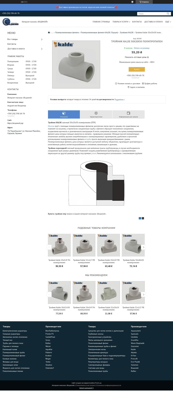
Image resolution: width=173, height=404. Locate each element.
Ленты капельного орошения (100, 340)
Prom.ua (98, 383)
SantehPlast (50, 337)
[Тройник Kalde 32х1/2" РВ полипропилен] (84, 245)
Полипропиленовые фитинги (67, 32)
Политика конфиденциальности (109, 385)
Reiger (48, 358)
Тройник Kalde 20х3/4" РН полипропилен (59, 261)
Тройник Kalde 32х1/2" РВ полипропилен (84, 261)
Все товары (12, 39)
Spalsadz (134, 334)
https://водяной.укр (15, 123)
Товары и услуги (120, 22)
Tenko (48, 362)
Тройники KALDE (126, 32)
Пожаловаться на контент (85, 385)
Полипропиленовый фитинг (14, 355)
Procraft (134, 358)
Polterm (49, 352)
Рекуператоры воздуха (98, 362)
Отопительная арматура (98, 352)
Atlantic (134, 352)
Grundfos (134, 340)
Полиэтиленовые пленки (13, 371)
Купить (136, 69)
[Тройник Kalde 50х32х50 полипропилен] (59, 292)
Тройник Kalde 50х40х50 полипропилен (133, 261)
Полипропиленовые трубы (14, 352)
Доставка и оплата (153, 22)
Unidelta (134, 337)
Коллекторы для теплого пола (100, 358)
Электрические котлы (97, 349)
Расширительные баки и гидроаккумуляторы (106, 355)
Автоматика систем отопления (15, 337)
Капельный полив (10, 349)
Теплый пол (7, 340)
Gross (48, 340)
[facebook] (140, 218)
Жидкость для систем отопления (16, 368)
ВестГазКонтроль (52, 331)
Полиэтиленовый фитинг (98, 343)
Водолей (134, 368)
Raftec (48, 343)
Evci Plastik (135, 362)
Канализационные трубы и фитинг (102, 346)
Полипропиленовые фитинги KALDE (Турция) (99, 32)
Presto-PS (50, 334)
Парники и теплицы (11, 346)
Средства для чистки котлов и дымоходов (106, 331)
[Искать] (168, 13)
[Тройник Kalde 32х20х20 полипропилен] (108, 292)
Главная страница (101, 22)
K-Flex (133, 355)
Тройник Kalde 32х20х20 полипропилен (108, 308)
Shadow (49, 365)
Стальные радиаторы (11, 334)
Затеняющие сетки (10, 365)
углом (93, 153)
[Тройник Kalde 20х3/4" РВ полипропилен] (108, 245)
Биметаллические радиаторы (15, 331)
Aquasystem (136, 331)
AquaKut (49, 349)
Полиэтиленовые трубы (98, 371)
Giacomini (135, 346)
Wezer (48, 346)
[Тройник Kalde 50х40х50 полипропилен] (133, 245)
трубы (88, 139)
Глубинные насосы (95, 334)
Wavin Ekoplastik (137, 343)
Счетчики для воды (96, 368)
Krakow (48, 355)
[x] (143, 218)
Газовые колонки (9, 358)
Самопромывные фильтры (99, 365)
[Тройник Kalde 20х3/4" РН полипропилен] (59, 245)
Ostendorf (50, 368)
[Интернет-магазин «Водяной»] (10, 21)
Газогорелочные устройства (99, 337)
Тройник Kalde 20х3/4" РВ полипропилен (108, 261)
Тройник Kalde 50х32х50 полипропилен (59, 308)
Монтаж (51, 126)
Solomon (134, 365)
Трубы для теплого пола (13, 343)
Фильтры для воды (10, 362)
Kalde (133, 349)
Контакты (137, 22)
